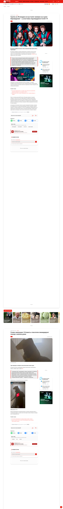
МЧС (17, 439)
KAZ (58, 1)
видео (18, 330)
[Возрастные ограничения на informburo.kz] (53, 1)
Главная (5, 6)
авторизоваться (18, 139)
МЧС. (22, 368)
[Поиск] (55, 1)
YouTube (46, 1)
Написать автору (50, 21)
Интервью (32, 1)
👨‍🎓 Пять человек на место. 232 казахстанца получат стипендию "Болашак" (46, 70)
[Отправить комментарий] (36, 142)
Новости (16, 1)
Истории (20, 1)
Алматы (13, 439)
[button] (55, 4)
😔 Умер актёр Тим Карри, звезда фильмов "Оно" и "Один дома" (46, 65)
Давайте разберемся (26, 1)
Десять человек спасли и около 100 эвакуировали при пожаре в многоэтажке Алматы (23, 421)
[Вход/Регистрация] (57, 1)
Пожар (21, 439)
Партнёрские (42, 1)
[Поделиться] (61, 507)
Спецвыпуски (36, 1)
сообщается (34, 54)
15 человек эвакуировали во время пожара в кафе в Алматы (22, 418)
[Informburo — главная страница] (7, 1)
